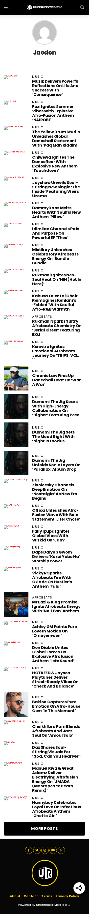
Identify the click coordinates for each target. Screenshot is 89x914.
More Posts (44, 828)
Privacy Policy (67, 896)
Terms (46, 896)
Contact (31, 896)
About (15, 896)
